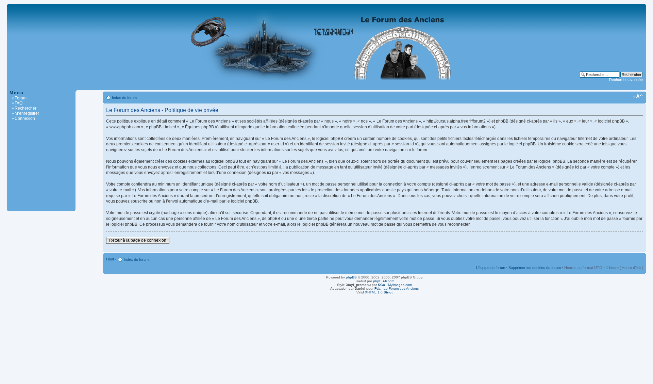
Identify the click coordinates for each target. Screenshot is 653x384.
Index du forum (124, 98)
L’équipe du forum (490, 268)
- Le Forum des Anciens (396, 288)
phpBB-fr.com (383, 281)
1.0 (378, 292)
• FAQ (17, 103)
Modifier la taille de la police (638, 96)
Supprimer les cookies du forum (534, 268)
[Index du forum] (326, 87)
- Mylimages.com (395, 285)
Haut (110, 259)
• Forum (19, 98)
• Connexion (23, 118)
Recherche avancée (626, 80)
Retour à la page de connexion (137, 240)
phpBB (351, 277)
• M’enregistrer (25, 113)
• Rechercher (24, 108)
